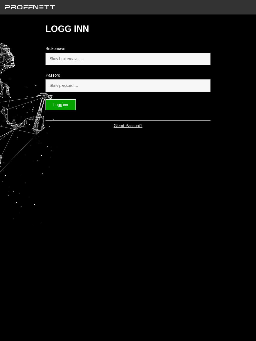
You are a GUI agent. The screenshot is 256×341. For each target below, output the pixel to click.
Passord (53, 75)
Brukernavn (55, 48)
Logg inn (60, 105)
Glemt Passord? (128, 126)
